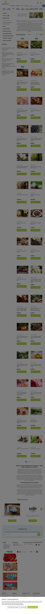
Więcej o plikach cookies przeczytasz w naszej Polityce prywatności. (13, 604)
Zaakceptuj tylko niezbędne (13, 607)
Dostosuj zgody (24, 607)
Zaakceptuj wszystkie (33, 607)
